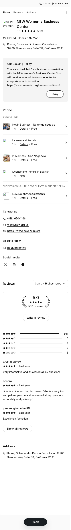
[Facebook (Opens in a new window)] (23, 264)
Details (24, 128)
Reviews (18, 12)
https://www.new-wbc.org (23, 230)
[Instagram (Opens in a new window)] (14, 264)
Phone (6, 12)
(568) (39, 31)
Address (31, 12)
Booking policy (16, 247)
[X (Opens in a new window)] (5, 264)
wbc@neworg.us (18, 224)
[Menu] (66, 12)
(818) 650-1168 (60, 3)
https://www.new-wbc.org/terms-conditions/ (33, 85)
